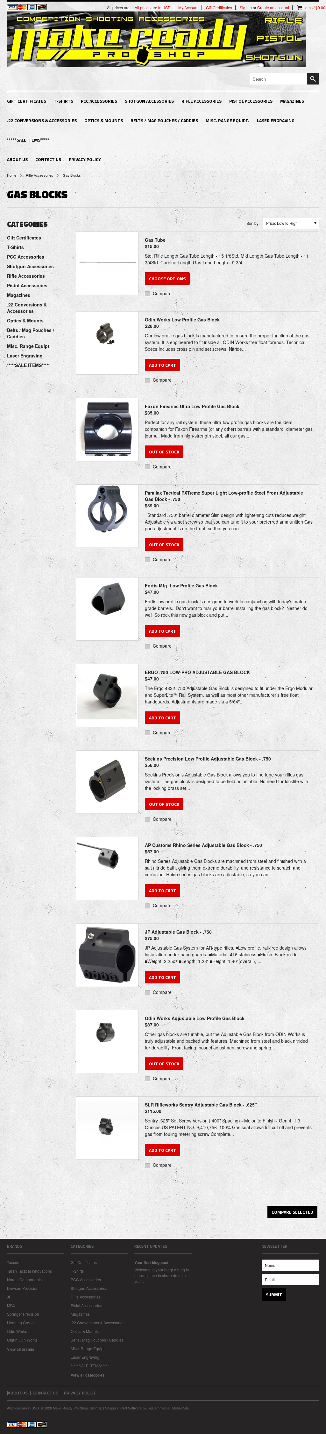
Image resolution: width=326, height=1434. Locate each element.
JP (9, 1296)
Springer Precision (23, 1314)
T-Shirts (63, 101)
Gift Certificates (26, 101)
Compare (162, 293)
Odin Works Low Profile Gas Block (182, 322)
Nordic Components (24, 1279)
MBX (11, 1305)
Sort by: (252, 223)
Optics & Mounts (103, 120)
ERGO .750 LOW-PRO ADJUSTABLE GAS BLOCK (197, 675)
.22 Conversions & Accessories (42, 120)
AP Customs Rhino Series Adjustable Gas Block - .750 (203, 848)
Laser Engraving (275, 120)
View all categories (88, 1375)
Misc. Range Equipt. (227, 120)
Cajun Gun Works (22, 1339)
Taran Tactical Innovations (29, 1271)
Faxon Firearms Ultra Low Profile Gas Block (192, 409)
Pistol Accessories (251, 101)
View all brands (20, 1349)
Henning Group (20, 1322)
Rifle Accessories (201, 101)
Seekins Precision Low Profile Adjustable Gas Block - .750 (208, 761)
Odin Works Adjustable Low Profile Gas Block (194, 1021)
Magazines (292, 101)
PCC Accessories (99, 101)
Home (11, 175)
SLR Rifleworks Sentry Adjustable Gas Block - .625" (201, 1107)
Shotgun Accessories (149, 101)
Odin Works (17, 1331)
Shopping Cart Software (123, 1407)
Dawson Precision (23, 1288)
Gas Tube (155, 243)
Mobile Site (180, 1407)
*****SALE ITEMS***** (28, 139)
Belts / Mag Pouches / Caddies (164, 120)
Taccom (13, 1262)
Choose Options (167, 278)
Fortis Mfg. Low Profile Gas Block (181, 588)
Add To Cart (162, 365)
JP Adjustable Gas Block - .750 (178, 935)
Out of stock (164, 451)
